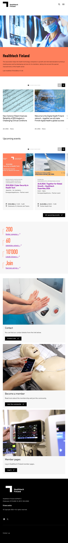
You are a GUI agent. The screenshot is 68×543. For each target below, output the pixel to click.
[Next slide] (63, 85)
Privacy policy (7, 505)
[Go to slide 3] (31, 149)
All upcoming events (52, 215)
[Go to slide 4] (32, 149)
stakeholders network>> (13, 245)
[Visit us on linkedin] (4, 519)
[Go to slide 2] (29, 149)
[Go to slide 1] (28, 149)
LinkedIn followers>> (12, 257)
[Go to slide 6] (35, 149)
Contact (5, 533)
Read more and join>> (12, 268)
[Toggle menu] (63, 4)
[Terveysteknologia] (12, 4)
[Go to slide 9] (39, 149)
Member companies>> (12, 234)
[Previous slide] (59, 85)
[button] (59, 4)
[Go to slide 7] (36, 149)
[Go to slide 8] (38, 149)
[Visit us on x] (7, 519)
